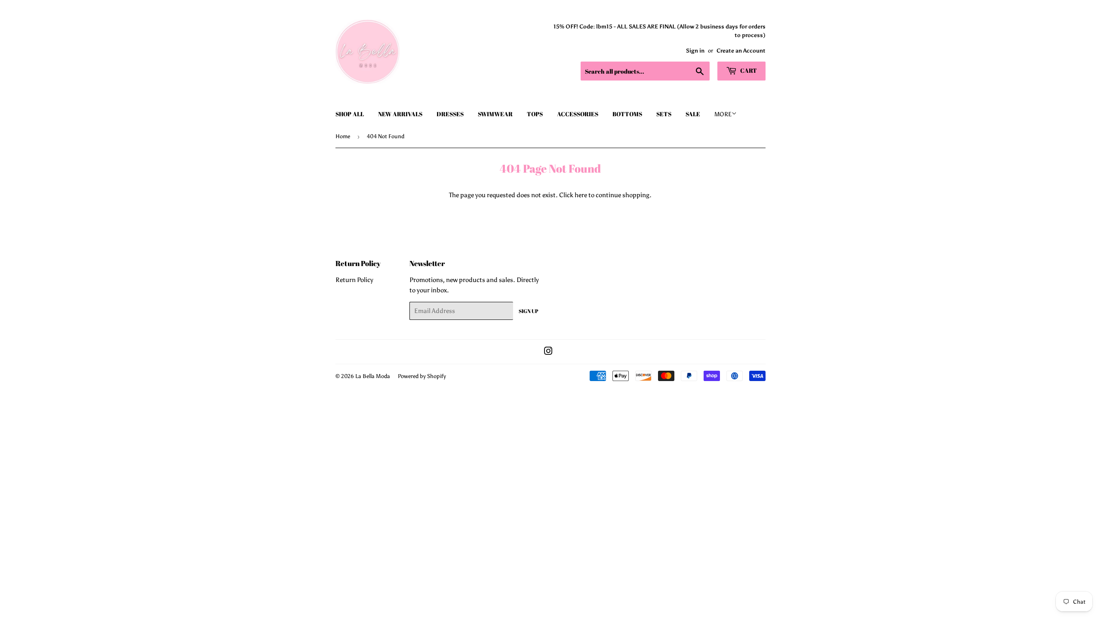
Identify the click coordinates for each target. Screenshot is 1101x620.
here (581, 195)
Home (342, 136)
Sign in (695, 50)
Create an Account (741, 50)
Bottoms (627, 114)
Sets (663, 114)
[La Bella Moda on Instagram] (548, 352)
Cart (748, 70)
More (723, 114)
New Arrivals (400, 114)
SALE (693, 114)
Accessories (577, 114)
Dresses (450, 114)
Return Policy (354, 280)
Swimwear (495, 114)
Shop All (349, 114)
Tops (535, 114)
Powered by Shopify (422, 376)
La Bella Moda (372, 376)
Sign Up (528, 310)
